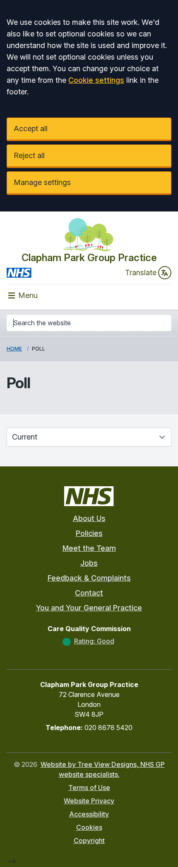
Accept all (31, 128)
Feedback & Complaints (89, 578)
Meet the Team (89, 548)
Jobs (89, 563)
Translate (140, 272)
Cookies (89, 827)
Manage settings (42, 182)
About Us (89, 518)
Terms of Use (89, 787)
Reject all (29, 155)
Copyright (89, 840)
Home (14, 349)
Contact (89, 592)
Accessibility (89, 814)
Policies (89, 533)
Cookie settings (96, 80)
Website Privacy (89, 801)
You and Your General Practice (89, 607)
